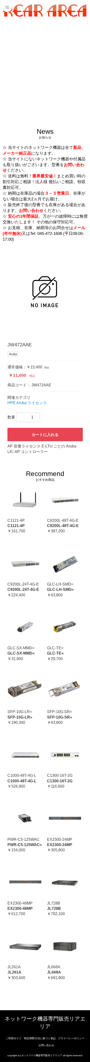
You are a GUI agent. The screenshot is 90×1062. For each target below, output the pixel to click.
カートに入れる (45, 435)
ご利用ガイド (14, 1038)
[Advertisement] (45, 69)
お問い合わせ (46, 1045)
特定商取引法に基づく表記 (40, 1038)
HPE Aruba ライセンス (27, 403)
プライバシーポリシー (71, 1038)
